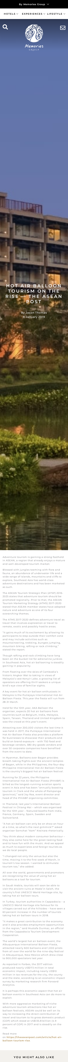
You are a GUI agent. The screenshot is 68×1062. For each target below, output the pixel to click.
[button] (5, 27)
